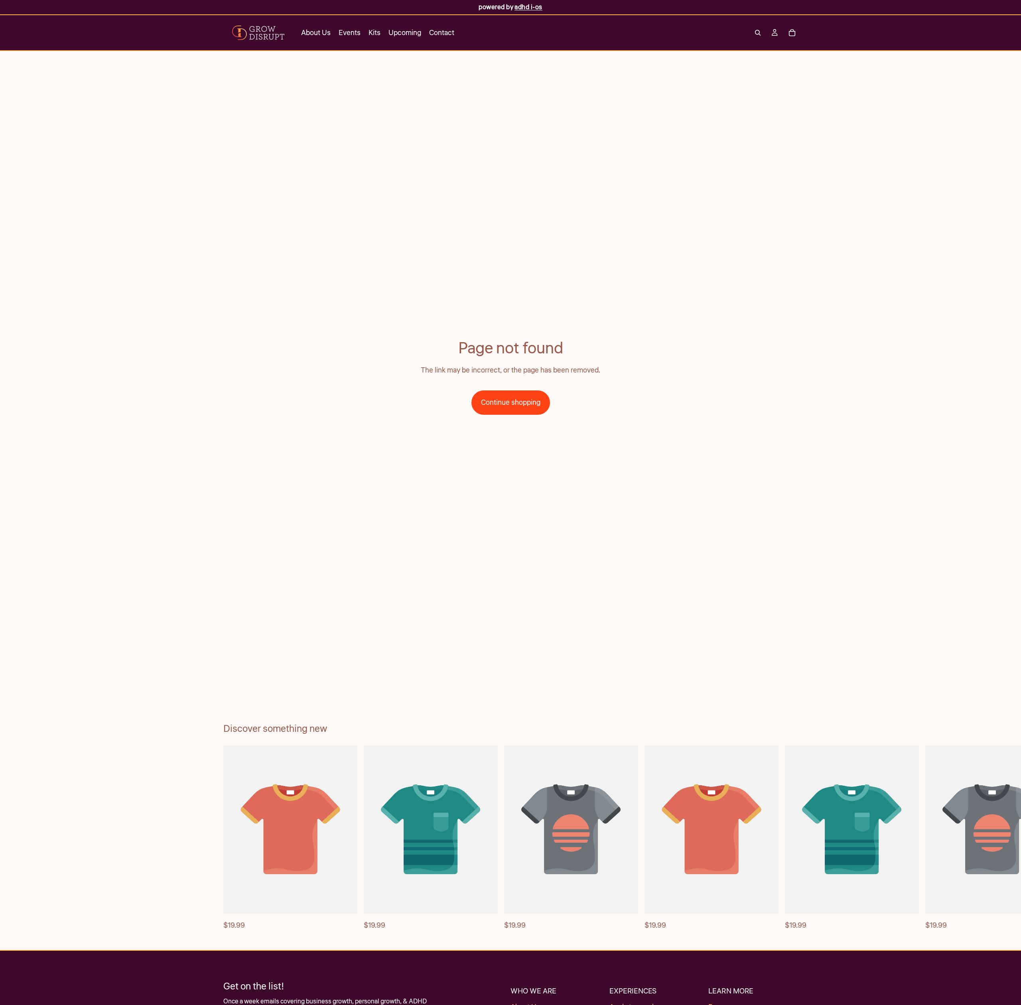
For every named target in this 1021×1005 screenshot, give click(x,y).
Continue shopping (510, 402)
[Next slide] (789, 838)
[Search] (758, 32)
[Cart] (792, 32)
